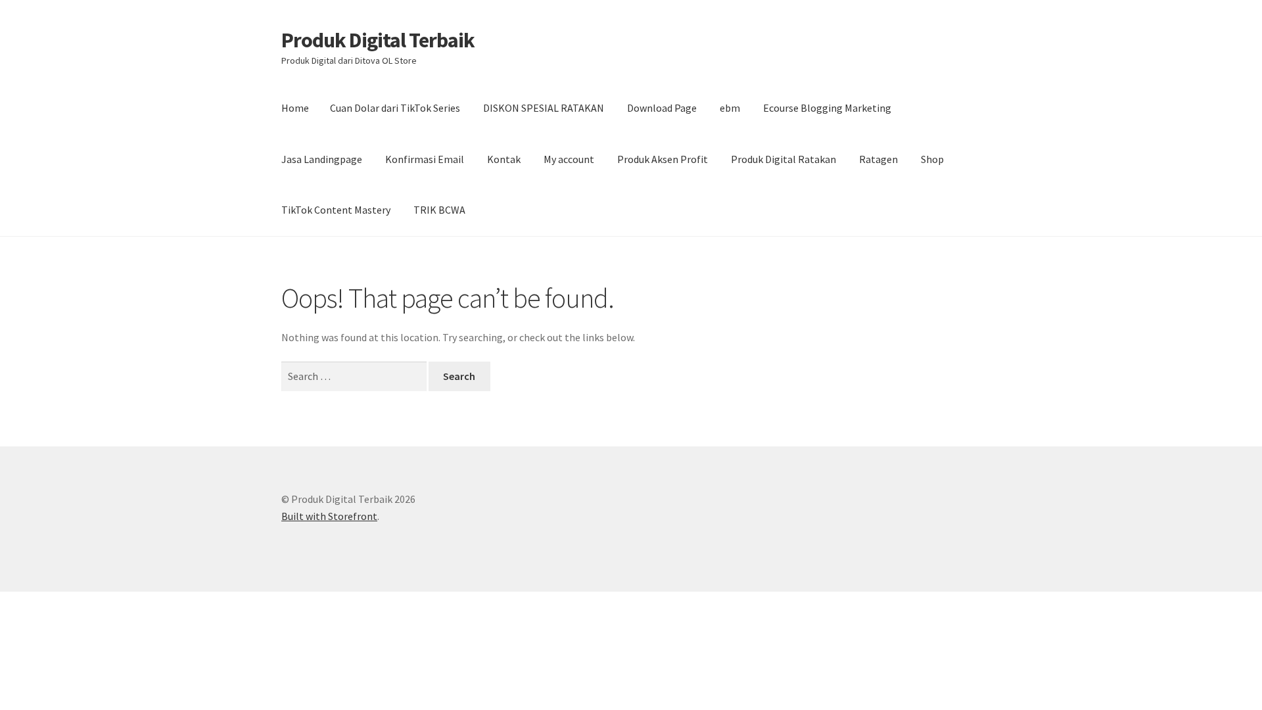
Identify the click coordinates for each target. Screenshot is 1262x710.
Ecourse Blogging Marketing (827, 107)
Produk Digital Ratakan (783, 159)
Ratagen (878, 159)
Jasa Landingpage (321, 159)
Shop (932, 159)
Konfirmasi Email (424, 159)
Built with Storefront (329, 516)
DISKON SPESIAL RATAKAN (543, 107)
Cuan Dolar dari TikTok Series (395, 107)
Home (295, 107)
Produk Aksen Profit (662, 159)
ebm (730, 107)
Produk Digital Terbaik (378, 40)
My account (569, 159)
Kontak (504, 159)
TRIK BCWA (439, 209)
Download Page (662, 107)
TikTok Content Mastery (335, 209)
